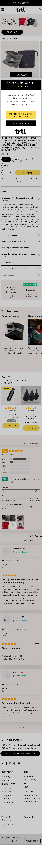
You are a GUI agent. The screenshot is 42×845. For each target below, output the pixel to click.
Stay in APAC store (21, 123)
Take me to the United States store (21, 115)
